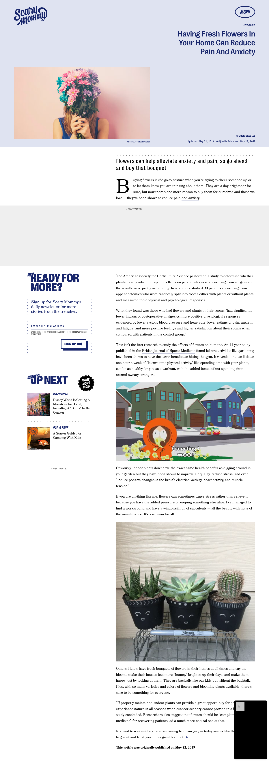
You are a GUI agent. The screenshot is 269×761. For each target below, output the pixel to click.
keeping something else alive (202, 502)
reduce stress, (222, 474)
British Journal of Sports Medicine (168, 350)
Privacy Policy (36, 334)
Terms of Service (77, 332)
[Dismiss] (263, 704)
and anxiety (190, 198)
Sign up (70, 344)
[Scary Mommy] (31, 16)
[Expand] (238, 704)
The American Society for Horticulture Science (152, 276)
